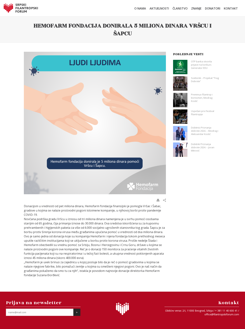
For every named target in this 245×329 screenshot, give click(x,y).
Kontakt (231, 8)
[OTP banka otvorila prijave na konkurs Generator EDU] (180, 67)
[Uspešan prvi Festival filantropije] (180, 116)
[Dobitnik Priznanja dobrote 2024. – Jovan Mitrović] (180, 149)
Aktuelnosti (159, 8)
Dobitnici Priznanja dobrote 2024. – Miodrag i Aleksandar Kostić (204, 131)
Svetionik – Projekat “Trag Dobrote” (205, 79)
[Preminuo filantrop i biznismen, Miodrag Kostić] (180, 100)
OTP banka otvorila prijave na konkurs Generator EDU (201, 65)
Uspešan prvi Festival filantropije (202, 112)
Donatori (212, 8)
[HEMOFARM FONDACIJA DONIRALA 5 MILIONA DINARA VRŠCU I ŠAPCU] (95, 123)
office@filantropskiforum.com (221, 314)
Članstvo (180, 8)
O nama (140, 8)
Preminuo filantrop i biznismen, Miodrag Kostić (202, 98)
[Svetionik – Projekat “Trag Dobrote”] (180, 83)
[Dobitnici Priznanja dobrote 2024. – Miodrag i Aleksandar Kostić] (180, 133)
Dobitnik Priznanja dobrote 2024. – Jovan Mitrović (202, 147)
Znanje (196, 8)
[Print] (158, 200)
